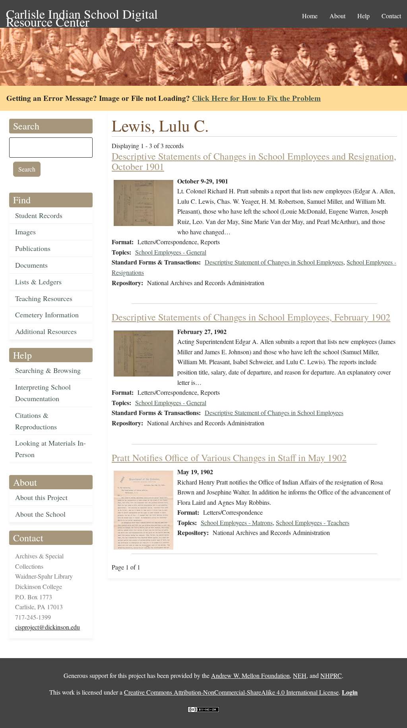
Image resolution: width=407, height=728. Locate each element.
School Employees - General (170, 252)
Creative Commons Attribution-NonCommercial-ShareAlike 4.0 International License (231, 692)
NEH (299, 675)
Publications (32, 248)
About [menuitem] (337, 15)
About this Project (41, 497)
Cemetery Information (47, 314)
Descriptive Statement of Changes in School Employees (274, 262)
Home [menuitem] (310, 15)
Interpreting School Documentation (43, 392)
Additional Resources (46, 331)
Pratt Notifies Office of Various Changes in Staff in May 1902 (229, 457)
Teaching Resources (43, 298)
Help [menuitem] (363, 15)
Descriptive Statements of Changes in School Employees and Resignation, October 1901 (254, 161)
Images (25, 231)
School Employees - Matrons (237, 522)
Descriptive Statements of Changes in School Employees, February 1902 (251, 317)
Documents (31, 265)
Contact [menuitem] (391, 15)
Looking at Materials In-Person (50, 448)
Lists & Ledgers (38, 281)
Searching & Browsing (48, 370)
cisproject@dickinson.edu (47, 627)
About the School (40, 514)
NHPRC (331, 675)
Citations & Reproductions (36, 420)
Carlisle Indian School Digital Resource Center (82, 14)
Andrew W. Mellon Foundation (250, 675)
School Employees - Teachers (312, 522)
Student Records (38, 215)
